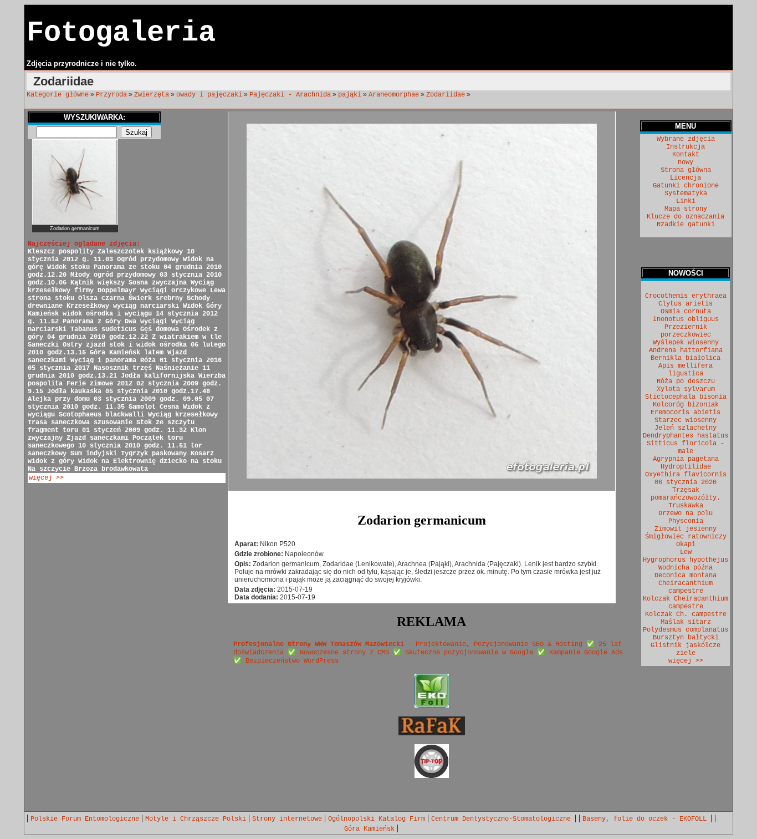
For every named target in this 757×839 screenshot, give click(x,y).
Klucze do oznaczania (685, 217)
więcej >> (46, 478)
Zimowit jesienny (685, 529)
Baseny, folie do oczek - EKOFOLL (646, 819)
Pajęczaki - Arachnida (290, 95)
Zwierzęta (151, 95)
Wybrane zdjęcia (686, 139)
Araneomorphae (394, 95)
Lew (686, 552)
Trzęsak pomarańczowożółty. (685, 494)
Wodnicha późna (685, 568)
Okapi (685, 544)
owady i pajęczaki (209, 95)
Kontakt (685, 155)
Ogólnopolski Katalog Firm (376, 819)
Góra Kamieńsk (369, 829)
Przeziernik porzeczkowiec (686, 331)
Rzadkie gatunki (686, 224)
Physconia (685, 521)
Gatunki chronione (686, 186)
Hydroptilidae (686, 467)
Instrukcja (685, 147)
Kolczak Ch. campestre (686, 614)
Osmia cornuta (686, 312)
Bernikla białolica (685, 358)
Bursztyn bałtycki (686, 638)
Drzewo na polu (685, 513)
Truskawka (685, 506)
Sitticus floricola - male (685, 447)
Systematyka (685, 193)
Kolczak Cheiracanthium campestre (685, 603)
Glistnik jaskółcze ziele (685, 649)
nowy (685, 162)
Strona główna (686, 170)
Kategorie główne (58, 95)
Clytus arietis (685, 304)
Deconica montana (685, 575)
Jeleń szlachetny (685, 428)
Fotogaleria (121, 33)
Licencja (685, 178)
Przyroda (111, 95)
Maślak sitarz (686, 622)
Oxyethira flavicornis (686, 475)
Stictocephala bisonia (686, 397)
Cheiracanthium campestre (685, 587)
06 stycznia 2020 (685, 482)
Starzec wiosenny (685, 420)
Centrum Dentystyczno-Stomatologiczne (503, 819)
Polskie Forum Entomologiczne (84, 819)
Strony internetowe (287, 819)
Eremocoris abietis (685, 412)
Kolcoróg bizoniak (686, 405)
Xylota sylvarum (686, 389)
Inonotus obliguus (686, 319)
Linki (685, 201)
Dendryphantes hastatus (685, 436)
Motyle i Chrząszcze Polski (195, 819)
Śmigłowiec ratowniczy (686, 537)
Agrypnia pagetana (686, 459)
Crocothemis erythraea (686, 296)
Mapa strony (685, 209)
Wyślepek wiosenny (686, 343)
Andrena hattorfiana (686, 350)
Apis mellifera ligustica (685, 370)
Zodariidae (445, 95)
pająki (349, 95)
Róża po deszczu (686, 381)
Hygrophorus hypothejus (685, 560)
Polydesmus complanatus (685, 630)
